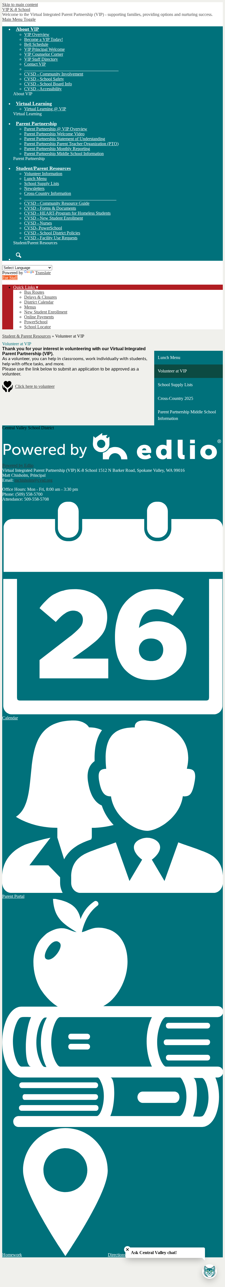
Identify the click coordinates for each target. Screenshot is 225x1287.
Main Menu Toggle (19, 19)
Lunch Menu (35, 178)
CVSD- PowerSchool (43, 228)
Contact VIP (35, 64)
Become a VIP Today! (43, 39)
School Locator (37, 326)
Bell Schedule (36, 44)
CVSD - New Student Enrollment (53, 218)
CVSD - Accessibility (43, 88)
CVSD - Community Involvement (53, 74)
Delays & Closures (40, 297)
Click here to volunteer (35, 386)
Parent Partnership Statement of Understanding (64, 138)
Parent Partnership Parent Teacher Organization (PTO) (71, 143)
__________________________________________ (70, 198)
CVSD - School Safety (44, 79)
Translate (43, 272)
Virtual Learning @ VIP (45, 108)
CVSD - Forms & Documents (50, 208)
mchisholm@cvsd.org (33, 480)
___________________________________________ (71, 69)
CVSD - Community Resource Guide (56, 203)
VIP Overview (36, 34)
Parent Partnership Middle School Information (64, 153)
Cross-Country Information (47, 193)
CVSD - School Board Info (48, 84)
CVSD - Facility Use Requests (50, 237)
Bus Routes (34, 292)
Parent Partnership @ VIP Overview (55, 129)
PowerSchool (35, 321)
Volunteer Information (43, 173)
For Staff (10, 277)
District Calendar (39, 302)
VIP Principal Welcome (44, 49)
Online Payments (39, 317)
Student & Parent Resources (26, 336)
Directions (117, 1254)
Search (18, 255)
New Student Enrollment (45, 312)
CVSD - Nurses (38, 223)
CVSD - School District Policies (52, 233)
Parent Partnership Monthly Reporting (57, 148)
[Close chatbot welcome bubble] (127, 1249)
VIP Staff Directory (41, 59)
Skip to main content (20, 4)
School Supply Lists (41, 183)
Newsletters (34, 188)
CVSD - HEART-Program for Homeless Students (67, 213)
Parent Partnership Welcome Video (54, 133)
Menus (30, 307)
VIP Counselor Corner (43, 54)
